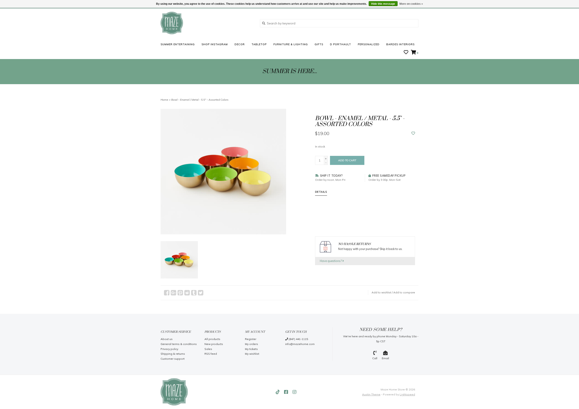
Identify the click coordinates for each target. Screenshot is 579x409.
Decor (240, 44)
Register (250, 339)
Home (164, 99)
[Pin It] (180, 292)
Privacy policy (169, 349)
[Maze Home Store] (207, 23)
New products (213, 344)
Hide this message (383, 3)
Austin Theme (371, 394)
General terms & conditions (179, 344)
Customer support (173, 358)
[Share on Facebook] (166, 292)
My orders (251, 344)
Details (321, 191)
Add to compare (404, 292)
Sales (208, 349)
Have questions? (331, 261)
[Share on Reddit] (187, 292)
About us (167, 339)
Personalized (369, 44)
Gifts (319, 44)
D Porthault (340, 44)
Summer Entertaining (178, 44)
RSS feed (210, 353)
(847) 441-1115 (298, 339)
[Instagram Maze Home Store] (294, 392)
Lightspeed (407, 394)
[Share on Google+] (173, 292)
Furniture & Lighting (290, 44)
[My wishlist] (406, 53)
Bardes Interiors (400, 44)
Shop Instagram (215, 44)
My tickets (251, 349)
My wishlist (252, 353)
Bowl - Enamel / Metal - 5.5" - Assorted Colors (199, 99)
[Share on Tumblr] (194, 292)
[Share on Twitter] (200, 292)
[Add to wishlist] (413, 133)
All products (212, 339)
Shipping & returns (173, 353)
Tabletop (259, 44)
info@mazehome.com (300, 344)
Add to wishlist (381, 292)
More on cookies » (411, 3)
